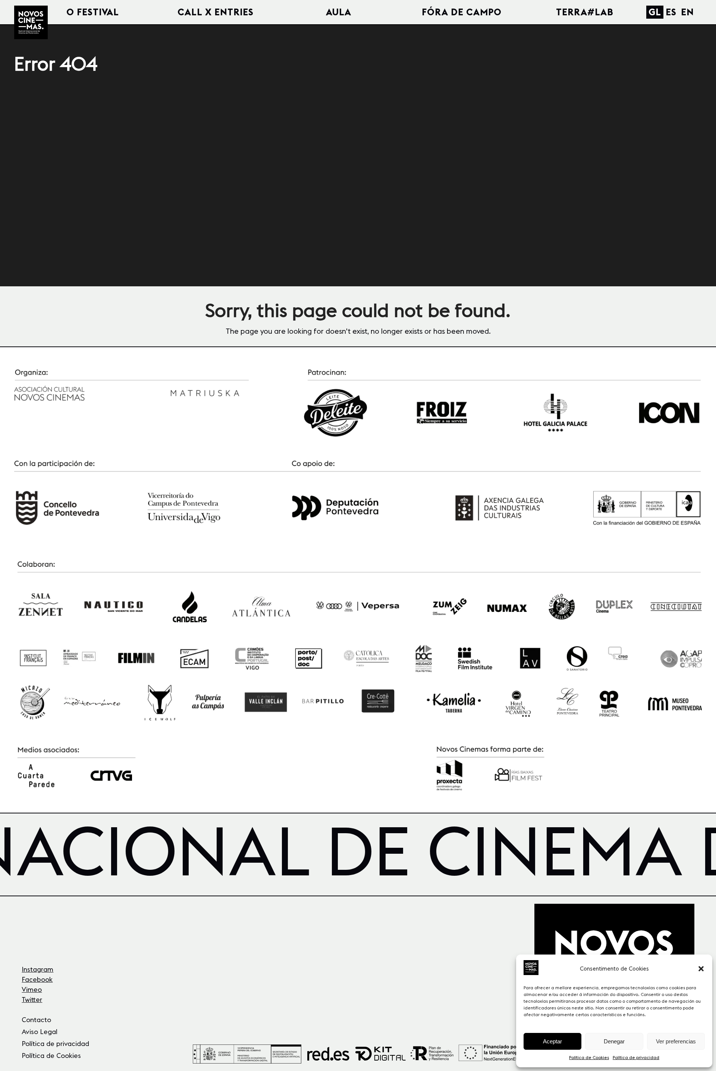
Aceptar (552, 1041)
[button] (701, 968)
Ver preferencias (676, 1041)
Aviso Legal (39, 1031)
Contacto (36, 1019)
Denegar (614, 1041)
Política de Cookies (589, 1057)
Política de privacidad (636, 1057)
